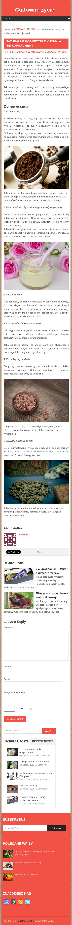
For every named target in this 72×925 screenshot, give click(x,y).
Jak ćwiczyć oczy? (29, 785)
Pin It (39, 552)
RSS (20, 902)
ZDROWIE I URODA (24, 29)
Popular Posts (17, 741)
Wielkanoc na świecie (26, 874)
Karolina (19, 51)
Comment (9, 627)
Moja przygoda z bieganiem (34, 761)
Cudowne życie (34, 10)
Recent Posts (42, 741)
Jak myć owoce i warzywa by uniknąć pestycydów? (34, 853)
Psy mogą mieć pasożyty (28, 862)
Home (7, 29)
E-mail (7, 679)
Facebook (6, 902)
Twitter (27, 902)
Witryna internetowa (14, 692)
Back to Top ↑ (11, 920)
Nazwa (7, 666)
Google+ (13, 902)
